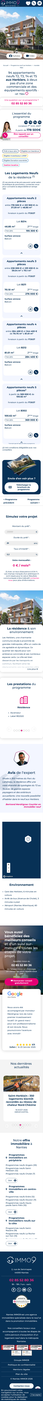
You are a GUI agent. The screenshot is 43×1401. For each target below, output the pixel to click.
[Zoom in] (8, 864)
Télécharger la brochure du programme (20, 487)
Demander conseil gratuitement (21, 982)
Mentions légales (21, 1369)
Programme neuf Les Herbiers (21, 65)
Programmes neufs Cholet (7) (20, 1174)
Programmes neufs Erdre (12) (20, 1197)
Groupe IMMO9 (21, 1360)
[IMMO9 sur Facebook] (14, 1290)
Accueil (5, 65)
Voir (10, 1180)
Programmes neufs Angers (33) (21, 1165)
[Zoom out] (8, 867)
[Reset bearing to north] (8, 871)
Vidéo (32, 56)
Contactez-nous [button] (22, 1386)
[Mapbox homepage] (8, 876)
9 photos (16, 56)
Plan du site (22, 1374)
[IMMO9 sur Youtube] (24, 1290)
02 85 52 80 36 (21, 103)
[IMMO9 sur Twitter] (19, 1290)
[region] (21, 850)
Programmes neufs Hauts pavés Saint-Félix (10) (18, 1204)
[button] (34, 3)
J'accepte (35, 1395)
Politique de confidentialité (21, 1365)
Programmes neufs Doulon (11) (21, 1200)
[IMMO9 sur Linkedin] (29, 1290)
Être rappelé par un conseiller (18, 135)
